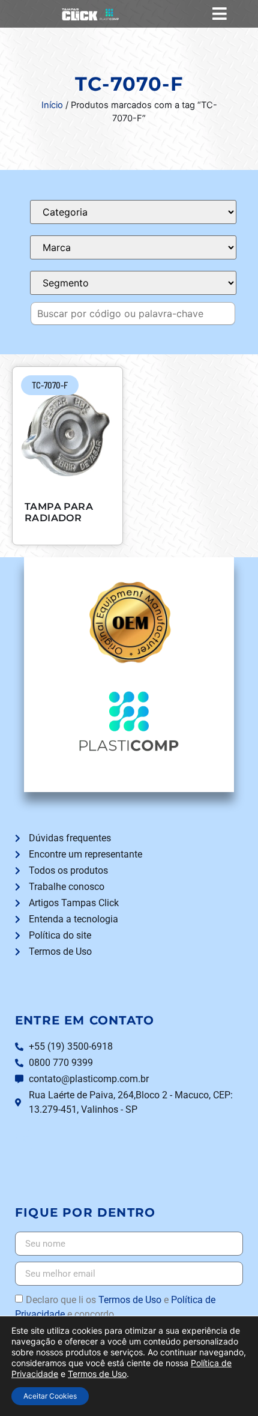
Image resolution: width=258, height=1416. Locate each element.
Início (52, 105)
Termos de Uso (129, 1300)
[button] (219, 13)
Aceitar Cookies (50, 1395)
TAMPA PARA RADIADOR (59, 512)
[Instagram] (26, 1140)
